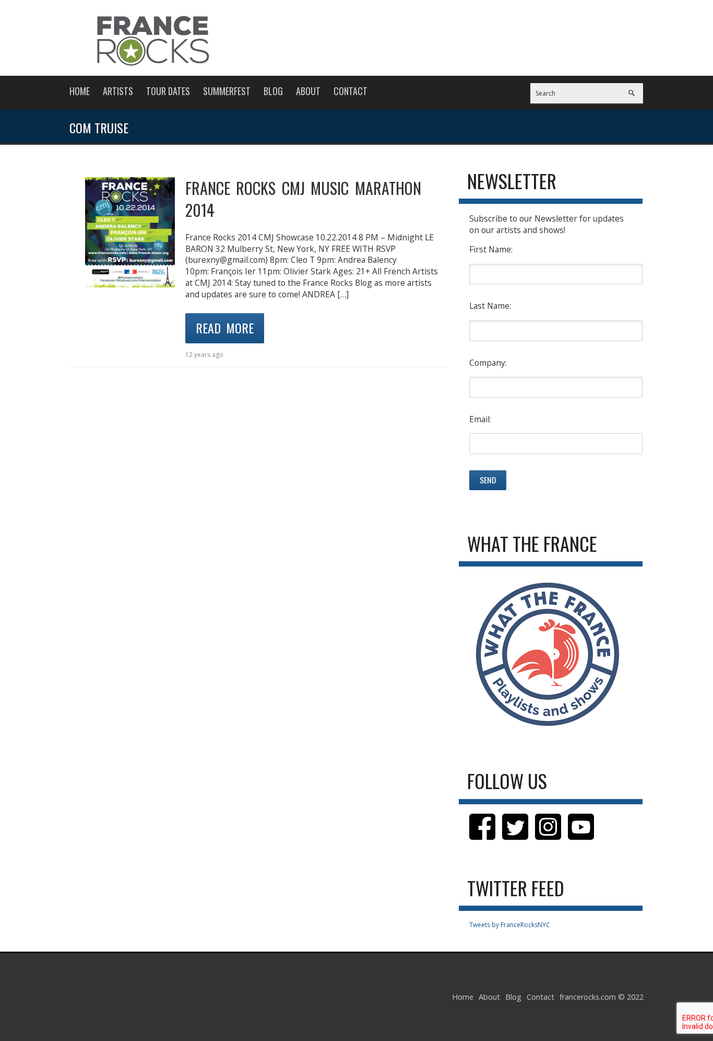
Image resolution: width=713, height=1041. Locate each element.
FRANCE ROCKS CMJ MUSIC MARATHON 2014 (303, 199)
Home (79, 91)
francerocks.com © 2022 (602, 997)
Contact (350, 91)
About (308, 91)
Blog (273, 91)
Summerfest (227, 91)
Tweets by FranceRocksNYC (509, 924)
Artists (118, 91)
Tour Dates (168, 91)
